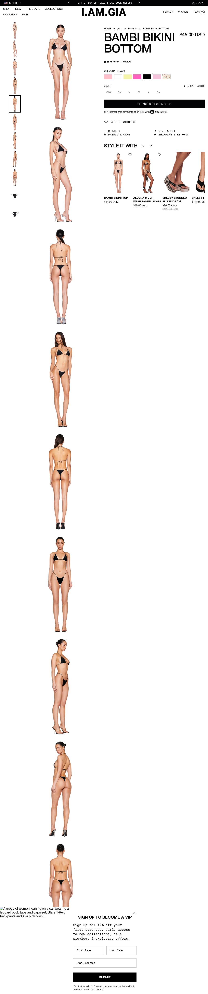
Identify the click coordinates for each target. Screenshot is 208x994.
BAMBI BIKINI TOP (116, 198)
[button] (117, 62)
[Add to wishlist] (130, 154)
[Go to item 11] (15, 214)
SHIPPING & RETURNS (174, 134)
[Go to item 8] (15, 159)
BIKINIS (132, 29)
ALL (119, 29)
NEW (18, 9)
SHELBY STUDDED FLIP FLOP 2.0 (174, 200)
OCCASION (10, 14)
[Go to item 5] (15, 104)
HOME (107, 29)
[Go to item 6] (15, 122)
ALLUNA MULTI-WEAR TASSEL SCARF (147, 200)
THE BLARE (33, 9)
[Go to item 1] (15, 30)
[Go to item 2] (15, 49)
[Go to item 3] (15, 67)
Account (198, 2)
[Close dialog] (134, 912)
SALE (25, 14)
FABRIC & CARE (119, 134)
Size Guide (196, 86)
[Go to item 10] (15, 196)
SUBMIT (105, 977)
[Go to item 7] (15, 140)
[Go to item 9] (15, 177)
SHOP (6, 9)
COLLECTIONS (54, 9)
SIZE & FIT (167, 131)
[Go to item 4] (15, 85)
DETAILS (114, 131)
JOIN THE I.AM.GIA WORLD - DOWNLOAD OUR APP (104, 3)
